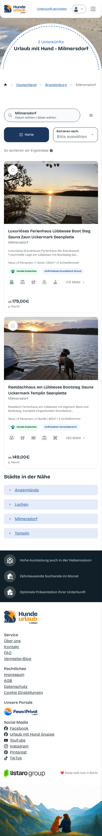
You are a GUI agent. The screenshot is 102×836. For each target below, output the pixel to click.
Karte (29, 134)
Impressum (14, 674)
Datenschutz (15, 686)
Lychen (21, 504)
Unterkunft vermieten (52, 8)
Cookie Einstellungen (23, 692)
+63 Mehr (73, 438)
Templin (22, 533)
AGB (8, 680)
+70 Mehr (73, 282)
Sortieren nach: (67, 131)
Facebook (19, 728)
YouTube (18, 740)
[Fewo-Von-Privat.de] (51, 711)
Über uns (12, 640)
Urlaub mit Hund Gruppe (32, 734)
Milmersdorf (26, 518)
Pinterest (18, 752)
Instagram (19, 746)
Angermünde (27, 490)
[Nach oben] (91, 825)
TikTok (16, 758)
